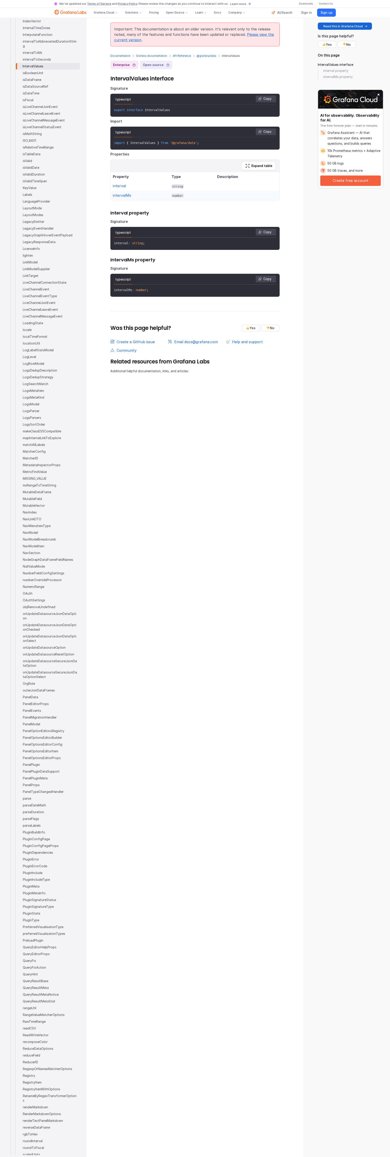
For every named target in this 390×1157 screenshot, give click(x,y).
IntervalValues (33, 66)
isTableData (31, 154)
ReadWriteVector (36, 1035)
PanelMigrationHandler (40, 717)
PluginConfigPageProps (41, 846)
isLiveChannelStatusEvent (42, 127)
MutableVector (34, 505)
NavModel (30, 532)
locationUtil (31, 343)
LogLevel (29, 357)
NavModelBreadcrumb (39, 539)
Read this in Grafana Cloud (343, 26)
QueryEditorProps (36, 954)
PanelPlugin (31, 765)
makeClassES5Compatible (42, 431)
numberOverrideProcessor (42, 580)
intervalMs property (338, 77)
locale (27, 330)
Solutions (131, 12)
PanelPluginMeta (35, 778)
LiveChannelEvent (36, 289)
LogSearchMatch (35, 384)
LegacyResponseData (39, 242)
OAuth (27, 593)
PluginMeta (31, 886)
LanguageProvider (36, 201)
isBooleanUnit (33, 73)
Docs (217, 12)
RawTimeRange (34, 1021)
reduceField (31, 1055)
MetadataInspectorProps (41, 465)
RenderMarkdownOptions (42, 1114)
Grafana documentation (151, 55)
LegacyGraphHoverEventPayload (47, 235)
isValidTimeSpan (35, 181)
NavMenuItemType (37, 526)
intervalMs (122, 195)
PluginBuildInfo (34, 832)
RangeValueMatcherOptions (44, 1015)
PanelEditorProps (36, 704)
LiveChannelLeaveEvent (40, 309)
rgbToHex (30, 1134)
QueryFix (29, 961)
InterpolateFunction (37, 35)
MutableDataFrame (37, 492)
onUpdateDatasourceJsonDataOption (49, 616)
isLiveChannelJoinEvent (40, 107)
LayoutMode (32, 208)
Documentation (120, 55)
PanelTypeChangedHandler (43, 792)
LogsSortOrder (34, 424)
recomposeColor (35, 1042)
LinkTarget (30, 276)
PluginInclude (32, 873)
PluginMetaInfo (34, 893)
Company (235, 12)
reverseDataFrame (36, 1127)
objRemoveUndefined (39, 607)
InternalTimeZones (36, 28)
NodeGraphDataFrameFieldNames (48, 559)
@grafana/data (206, 55)
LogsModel (31, 404)
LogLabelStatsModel (38, 350)
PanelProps (31, 785)
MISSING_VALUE (34, 478)
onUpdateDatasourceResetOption (48, 654)
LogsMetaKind (33, 397)
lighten (28, 255)
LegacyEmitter (33, 222)
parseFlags (31, 819)
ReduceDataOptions (38, 1048)
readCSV (29, 1028)
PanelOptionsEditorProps (42, 758)
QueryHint (30, 974)
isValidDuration (34, 174)
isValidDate (31, 167)
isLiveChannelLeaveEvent (41, 113)
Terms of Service (99, 3)
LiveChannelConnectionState (44, 282)
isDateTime (31, 93)
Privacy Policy (127, 3)
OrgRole (29, 683)
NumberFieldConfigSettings (43, 573)
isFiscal (28, 100)
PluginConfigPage (36, 839)
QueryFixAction (34, 967)
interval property (335, 71)
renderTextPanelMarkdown (43, 1121)
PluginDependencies (38, 852)
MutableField (32, 499)
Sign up (326, 12)
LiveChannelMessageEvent (43, 316)
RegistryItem (32, 1082)
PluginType (31, 920)
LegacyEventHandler (38, 228)
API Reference (182, 55)
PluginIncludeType (36, 879)
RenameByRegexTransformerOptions (50, 1098)
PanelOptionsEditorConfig (42, 744)
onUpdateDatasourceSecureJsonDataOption (50, 663)
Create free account (350, 180)
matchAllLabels (34, 445)
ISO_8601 (29, 140)
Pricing (154, 12)
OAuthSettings (34, 600)
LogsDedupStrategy (38, 377)
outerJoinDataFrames (39, 690)
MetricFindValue (35, 472)
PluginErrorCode (35, 866)
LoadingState (33, 323)
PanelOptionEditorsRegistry (43, 731)
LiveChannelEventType (40, 296)
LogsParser (31, 411)
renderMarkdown (35, 1107)
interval (119, 186)
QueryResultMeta (36, 988)
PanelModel (31, 724)
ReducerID (30, 1062)
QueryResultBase (35, 981)
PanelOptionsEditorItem (40, 751)
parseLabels (32, 825)
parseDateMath (34, 805)
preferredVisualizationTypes (44, 934)
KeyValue (29, 188)
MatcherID (30, 458)
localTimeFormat (35, 336)
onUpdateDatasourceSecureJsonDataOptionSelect (50, 674)
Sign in (306, 12)
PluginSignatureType (38, 906)
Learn (199, 12)
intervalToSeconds (37, 59)
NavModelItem (33, 546)
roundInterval (33, 1141)
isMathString (32, 134)
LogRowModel (33, 363)
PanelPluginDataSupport (41, 771)
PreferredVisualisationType (43, 927)
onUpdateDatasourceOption (44, 647)
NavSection (31, 553)
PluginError (31, 859)
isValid (27, 161)
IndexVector (32, 21)
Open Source (175, 12)
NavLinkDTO (32, 519)
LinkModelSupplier (36, 269)
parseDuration (33, 812)
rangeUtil (29, 1008)
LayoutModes (33, 215)
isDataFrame (32, 80)
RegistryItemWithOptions (41, 1089)
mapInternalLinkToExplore (42, 438)
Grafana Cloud (104, 12)
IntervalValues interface (335, 64)
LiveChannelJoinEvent (39, 303)
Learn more (238, 4)
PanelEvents (32, 710)
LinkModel (30, 262)
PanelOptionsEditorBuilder (42, 737)
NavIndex (30, 512)
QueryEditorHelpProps (39, 947)
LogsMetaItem (33, 391)
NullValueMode (34, 566)
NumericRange (33, 587)
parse (27, 798)
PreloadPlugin (33, 940)
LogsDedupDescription (40, 370)
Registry (29, 1075)
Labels (27, 194)
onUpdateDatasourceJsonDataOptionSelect (49, 638)
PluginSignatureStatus (39, 900)
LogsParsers (32, 418)
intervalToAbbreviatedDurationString (50, 43)
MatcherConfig (34, 451)
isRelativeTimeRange (38, 147)
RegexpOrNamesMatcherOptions (47, 1069)
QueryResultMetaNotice (41, 994)
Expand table (261, 166)
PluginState (31, 913)
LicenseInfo (31, 249)
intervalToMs (32, 53)
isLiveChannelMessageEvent (44, 120)
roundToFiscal (33, 1148)
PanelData (30, 697)
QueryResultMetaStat (39, 1001)
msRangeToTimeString (39, 485)
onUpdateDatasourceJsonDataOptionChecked (49, 627)
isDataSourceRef (35, 86)
